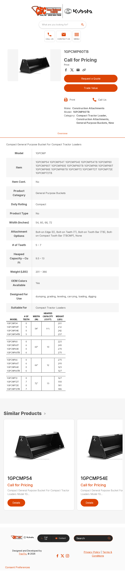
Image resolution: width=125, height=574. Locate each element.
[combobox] (62, 24)
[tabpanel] (34, 65)
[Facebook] (57, 556)
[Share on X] (72, 70)
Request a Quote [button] (90, 78)
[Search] (109, 538)
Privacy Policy (92, 552)
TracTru (23, 553)
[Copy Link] (84, 70)
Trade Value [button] (91, 88)
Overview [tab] (62, 133)
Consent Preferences (17, 567)
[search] (82, 24)
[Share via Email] (78, 70)
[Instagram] (67, 556)
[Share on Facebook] (66, 70)
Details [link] (16, 502)
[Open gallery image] (34, 65)
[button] (49, 36)
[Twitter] (62, 556)
